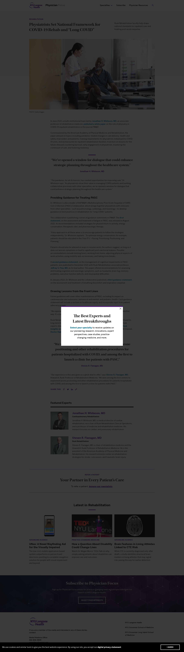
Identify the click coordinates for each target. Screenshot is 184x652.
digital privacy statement (109, 647)
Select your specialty (81, 327)
